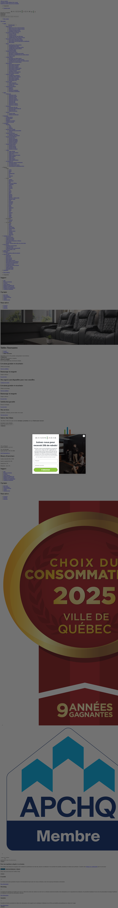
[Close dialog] (84, 436)
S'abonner (45, 470)
